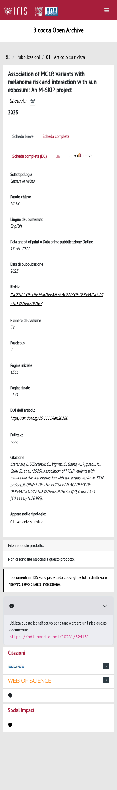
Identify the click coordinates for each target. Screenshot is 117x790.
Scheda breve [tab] (23, 136)
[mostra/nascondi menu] (107, 10)
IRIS (7, 57)
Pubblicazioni (28, 57)
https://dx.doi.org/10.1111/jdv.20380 (39, 418)
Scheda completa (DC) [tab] (29, 156)
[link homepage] (17, 10)
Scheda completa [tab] (56, 136)
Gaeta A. (17, 100)
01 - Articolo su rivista (65, 57)
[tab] (58, 157)
